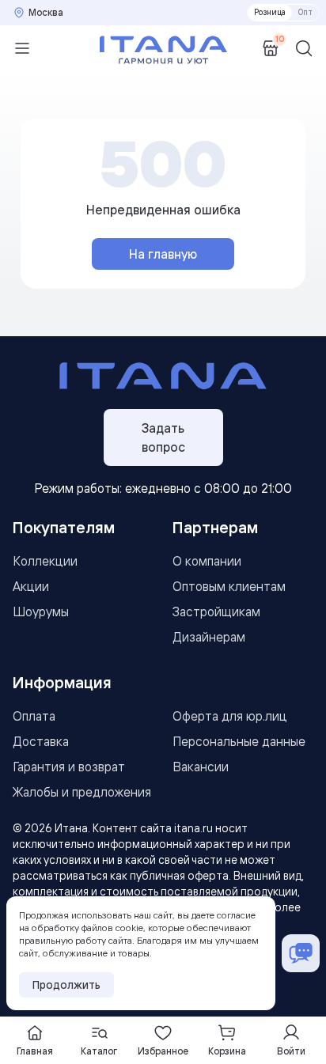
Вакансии (200, 766)
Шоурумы (41, 611)
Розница (270, 12)
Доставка (41, 741)
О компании (206, 561)
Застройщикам (216, 611)
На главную (163, 254)
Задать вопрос (163, 437)
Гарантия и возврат (69, 766)
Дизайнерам (208, 637)
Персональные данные (238, 741)
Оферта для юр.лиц (229, 716)
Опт (305, 12)
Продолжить (66, 985)
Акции (31, 586)
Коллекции (45, 561)
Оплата (34, 716)
